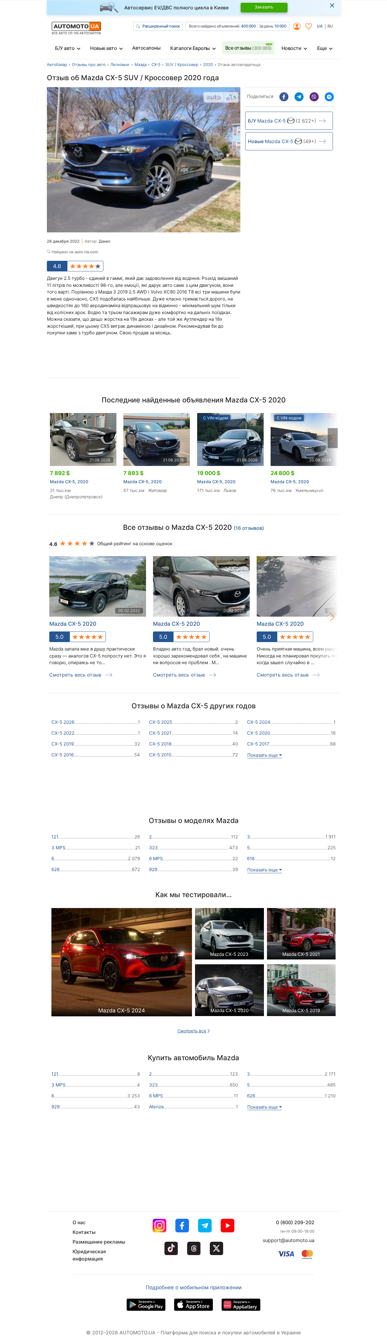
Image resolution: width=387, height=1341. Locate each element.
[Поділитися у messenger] (329, 96)
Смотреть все (191, 1030)
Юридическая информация (89, 1255)
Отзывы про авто (89, 64)
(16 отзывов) (249, 528)
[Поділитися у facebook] (283, 96)
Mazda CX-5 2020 (176, 624)
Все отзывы (248, 48)
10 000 (280, 26)
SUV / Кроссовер (181, 64)
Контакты (84, 1232)
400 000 (248, 26)
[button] (333, 438)
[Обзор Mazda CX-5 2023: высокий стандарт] (229, 935)
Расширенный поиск (161, 26)
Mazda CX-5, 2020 (69, 481)
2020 (208, 64)
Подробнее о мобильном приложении (194, 1287)
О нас (79, 1222)
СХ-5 (156, 64)
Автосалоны (146, 48)
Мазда (141, 64)
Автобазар (57, 64)
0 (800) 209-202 (295, 1222)
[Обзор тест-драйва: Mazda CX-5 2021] (301, 935)
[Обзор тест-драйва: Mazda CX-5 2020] (229, 991)
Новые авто (103, 48)
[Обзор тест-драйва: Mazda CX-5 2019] (301, 991)
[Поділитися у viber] (314, 96)
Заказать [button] (264, 6)
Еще (322, 48)
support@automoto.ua (288, 1240)
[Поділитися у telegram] (299, 96)
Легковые (119, 64)
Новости (291, 48)
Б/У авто (64, 48)
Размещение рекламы (99, 1242)
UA (320, 26)
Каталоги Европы (190, 48)
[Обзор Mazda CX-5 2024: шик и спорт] (121, 964)
